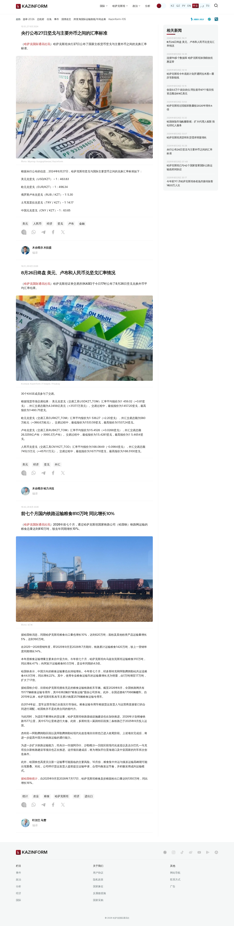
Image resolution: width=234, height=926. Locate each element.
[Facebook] (53, 232)
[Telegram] (43, 232)
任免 (49, 19)
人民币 (37, 223)
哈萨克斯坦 (62, 796)
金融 (82, 223)
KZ (172, 5)
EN (189, 5)
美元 (25, 223)
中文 (195, 5)
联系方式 (175, 879)
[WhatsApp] (33, 232)
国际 (18, 900)
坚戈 (60, 223)
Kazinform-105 (117, 19)
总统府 (40, 19)
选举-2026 (28, 19)
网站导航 (175, 872)
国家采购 (98, 900)
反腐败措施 (99, 893)
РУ (183, 5)
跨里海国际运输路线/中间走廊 (90, 19)
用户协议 (98, 872)
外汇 (57, 464)
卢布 (71, 223)
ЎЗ (207, 5)
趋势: (18, 19)
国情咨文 (66, 19)
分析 (147, 6)
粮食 (47, 796)
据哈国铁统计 (29, 778)
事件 (56, 19)
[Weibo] (190, 852)
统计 (25, 796)
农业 (36, 796)
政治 (18, 879)
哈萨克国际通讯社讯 (37, 44)
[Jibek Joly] (198, 19)
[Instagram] (24, 232)
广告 (172, 886)
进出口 (89, 796)
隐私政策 (98, 879)
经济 (49, 223)
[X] (63, 232)
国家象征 (98, 886)
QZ (178, 5)
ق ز (202, 5)
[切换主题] (161, 6)
